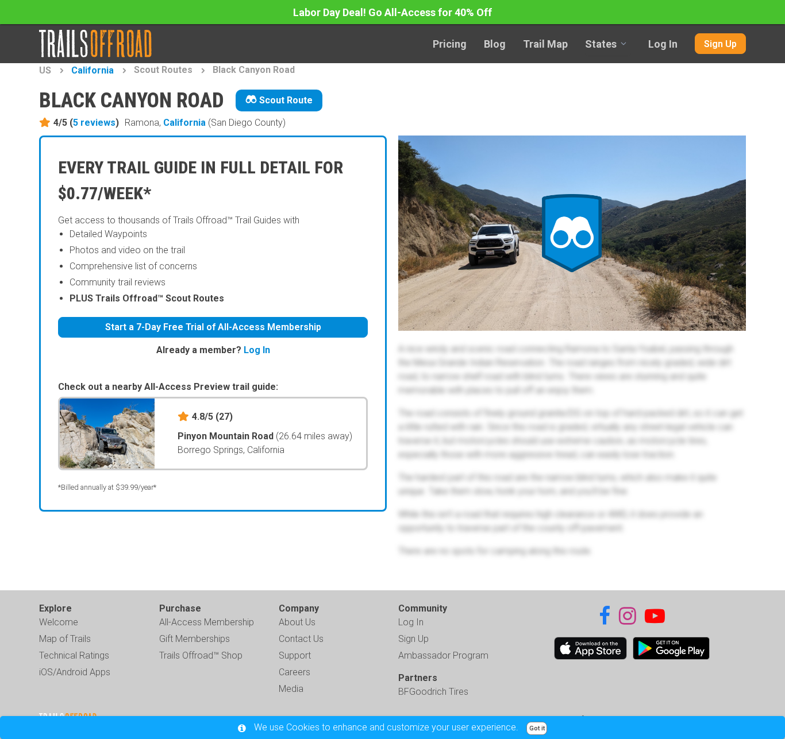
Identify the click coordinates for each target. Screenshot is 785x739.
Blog (495, 44)
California (92, 70)
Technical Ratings (74, 655)
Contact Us (301, 638)
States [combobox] (601, 44)
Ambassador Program (443, 655)
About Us (297, 622)
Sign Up (720, 43)
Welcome (58, 622)
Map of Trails (65, 638)
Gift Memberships (194, 638)
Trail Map (545, 44)
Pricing (450, 44)
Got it (537, 728)
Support (295, 655)
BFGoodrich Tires (433, 691)
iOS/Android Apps (74, 672)
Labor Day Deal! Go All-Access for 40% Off (392, 12)
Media (291, 688)
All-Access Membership (206, 622)
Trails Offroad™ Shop (201, 655)
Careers (294, 672)
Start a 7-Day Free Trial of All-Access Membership (213, 327)
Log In (663, 44)
